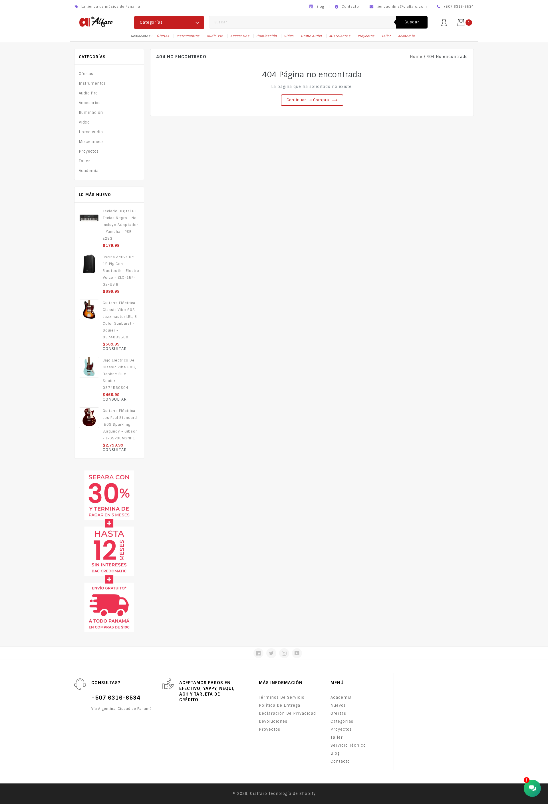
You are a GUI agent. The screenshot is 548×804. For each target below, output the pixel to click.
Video (289, 36)
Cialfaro (258, 793)
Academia (406, 36)
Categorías (342, 721)
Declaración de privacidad (287, 713)
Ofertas (163, 36)
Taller (386, 36)
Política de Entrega (279, 705)
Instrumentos (188, 36)
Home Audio (311, 36)
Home (416, 56)
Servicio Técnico (348, 745)
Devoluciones (273, 721)
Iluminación (266, 36)
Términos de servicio (282, 697)
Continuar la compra (308, 100)
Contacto (350, 7)
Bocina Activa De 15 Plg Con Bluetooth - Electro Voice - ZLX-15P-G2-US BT (121, 271)
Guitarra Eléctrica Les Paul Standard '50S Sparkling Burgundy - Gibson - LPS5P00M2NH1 (120, 425)
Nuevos (338, 705)
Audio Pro (215, 36)
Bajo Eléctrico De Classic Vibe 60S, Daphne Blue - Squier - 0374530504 (119, 374)
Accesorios (239, 36)
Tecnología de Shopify (292, 793)
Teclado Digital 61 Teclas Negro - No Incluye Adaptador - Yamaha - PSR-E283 (120, 225)
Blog (320, 7)
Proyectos (366, 36)
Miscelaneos (339, 36)
